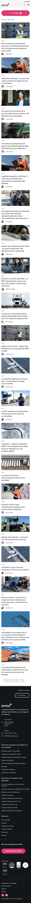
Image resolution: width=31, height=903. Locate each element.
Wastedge (4, 766)
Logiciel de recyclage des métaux (11, 754)
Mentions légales (6, 886)
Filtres (17, 13)
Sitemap (3, 888)
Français (27, 1)
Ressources (4, 832)
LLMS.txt (3, 891)
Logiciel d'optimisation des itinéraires (11, 798)
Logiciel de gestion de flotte (9, 807)
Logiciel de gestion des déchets (10, 751)
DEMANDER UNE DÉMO (13, 851)
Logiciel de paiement (7, 760)
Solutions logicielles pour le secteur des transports (12, 785)
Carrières (4, 835)
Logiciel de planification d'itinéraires (11, 810)
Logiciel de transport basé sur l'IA (10, 801)
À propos (4, 823)
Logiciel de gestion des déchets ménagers (13, 763)
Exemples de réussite (7, 826)
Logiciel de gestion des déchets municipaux (13, 757)
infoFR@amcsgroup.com (11, 736)
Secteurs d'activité (6, 829)
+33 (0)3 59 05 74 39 (10, 733)
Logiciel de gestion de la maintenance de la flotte (15, 789)
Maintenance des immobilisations (10, 792)
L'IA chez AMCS (5, 820)
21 (22, 680)
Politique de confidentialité (9, 883)
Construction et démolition (8, 772)
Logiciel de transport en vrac (9, 804)
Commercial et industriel (8, 769)
